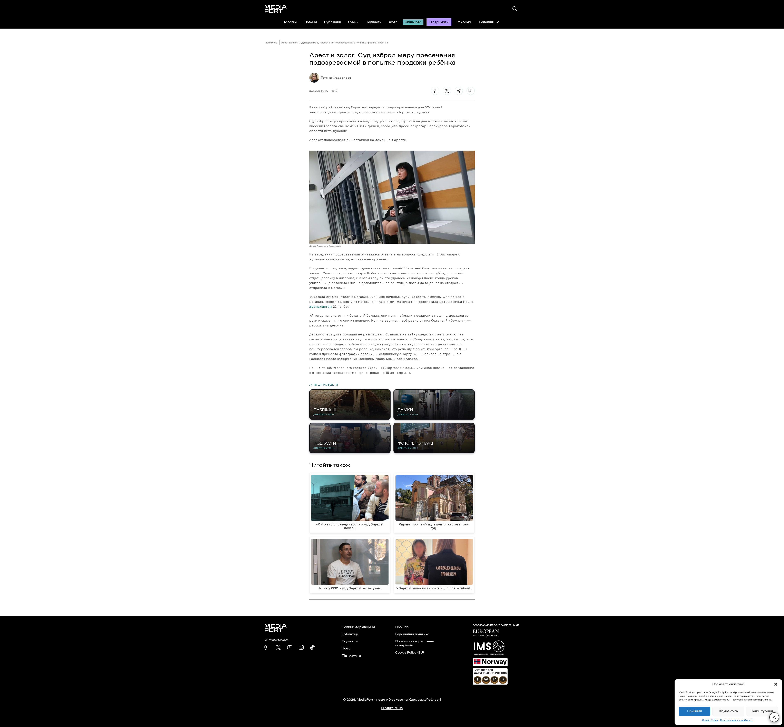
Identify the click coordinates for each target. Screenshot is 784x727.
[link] (267, 647)
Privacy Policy (392, 707)
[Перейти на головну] (275, 9)
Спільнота (413, 22)
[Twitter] (447, 91)
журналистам (320, 306)
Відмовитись (728, 711)
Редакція (486, 22)
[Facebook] (435, 91)
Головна (290, 22)
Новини (310, 22)
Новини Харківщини (358, 627)
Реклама (464, 22)
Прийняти (694, 711)
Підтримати (439, 22)
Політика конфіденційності (736, 720)
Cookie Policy (710, 720)
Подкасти (374, 22)
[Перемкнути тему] (774, 717)
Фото (393, 22)
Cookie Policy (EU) (409, 652)
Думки (353, 22)
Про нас (402, 627)
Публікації (332, 22)
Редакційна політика (412, 634)
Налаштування (762, 711)
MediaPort (270, 42)
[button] (776, 684)
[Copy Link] (471, 91)
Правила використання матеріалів (414, 643)
